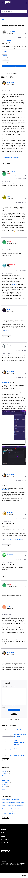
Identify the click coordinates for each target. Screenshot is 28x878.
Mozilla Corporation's (7, 859)
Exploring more (5, 780)
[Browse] (2, 3)
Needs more (5, 775)
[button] (3, 62)
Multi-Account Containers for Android (10, 808)
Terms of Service (13, 854)
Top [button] (2, 875)
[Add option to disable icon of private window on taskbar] (19, 73)
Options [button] (26, 19)
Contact (16, 856)
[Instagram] (4, 842)
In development (5, 782)
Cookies (9, 856)
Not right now (5, 784)
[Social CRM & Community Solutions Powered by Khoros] (24, 875)
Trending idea (5, 773)
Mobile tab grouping (19, 755)
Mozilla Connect (8, 3)
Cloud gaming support (19, 729)
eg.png (5, 51)
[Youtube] (7, 842)
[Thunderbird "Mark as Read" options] (21, 73)
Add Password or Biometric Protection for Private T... (19, 742)
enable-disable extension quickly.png (12, 157)
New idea (9, 40)
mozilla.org (3, 854)
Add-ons (5, 55)
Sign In (23, 3)
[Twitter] (1, 842)
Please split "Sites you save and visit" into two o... (13, 805)
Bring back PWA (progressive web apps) (11, 799)
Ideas (3, 19)
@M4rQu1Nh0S (5, 382)
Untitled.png (6, 330)
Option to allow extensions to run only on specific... (13, 802)
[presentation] (3, 686)
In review (4, 778)
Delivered (4, 786)
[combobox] (14, 11)
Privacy (2, 856)
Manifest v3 (14, 284)
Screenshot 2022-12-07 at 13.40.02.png (13, 539)
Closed (3, 789)
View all (6, 759)
